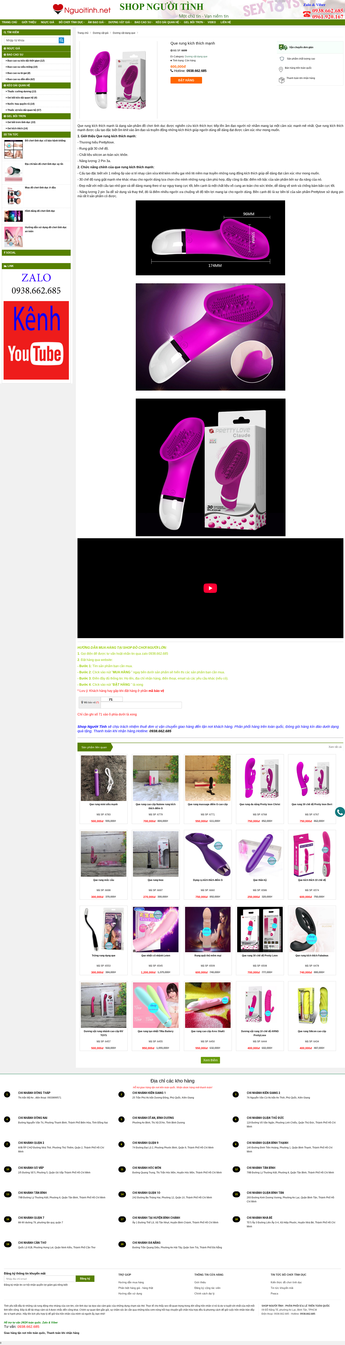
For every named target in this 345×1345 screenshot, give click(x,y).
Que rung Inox (156, 880)
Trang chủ (9, 22)
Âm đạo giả (96, 22)
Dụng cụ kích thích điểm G (208, 880)
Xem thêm (210, 1060)
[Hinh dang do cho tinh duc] (13, 216)
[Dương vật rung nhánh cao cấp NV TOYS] (103, 1005)
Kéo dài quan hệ (167, 22)
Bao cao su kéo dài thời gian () (26, 60)
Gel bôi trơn (193, 22)
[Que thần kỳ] (260, 854)
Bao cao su (143, 22)
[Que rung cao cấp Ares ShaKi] (208, 1005)
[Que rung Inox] (155, 854)
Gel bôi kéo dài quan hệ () (22, 97)
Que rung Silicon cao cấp (312, 1031)
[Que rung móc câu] (103, 854)
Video (212, 22)
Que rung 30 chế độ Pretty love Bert (312, 804)
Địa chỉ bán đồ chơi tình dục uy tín (44, 164)
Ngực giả (47, 22)
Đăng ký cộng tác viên (207, 1287)
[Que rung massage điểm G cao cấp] (208, 778)
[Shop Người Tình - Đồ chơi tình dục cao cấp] (82, 7)
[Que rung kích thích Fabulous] (312, 929)
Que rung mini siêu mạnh (103, 804)
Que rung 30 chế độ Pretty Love (260, 955)
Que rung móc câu (103, 880)
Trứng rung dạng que (103, 955)
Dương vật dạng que (196, 56)
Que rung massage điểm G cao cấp (208, 804)
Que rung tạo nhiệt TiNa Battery (155, 1031)
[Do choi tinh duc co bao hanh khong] (13, 149)
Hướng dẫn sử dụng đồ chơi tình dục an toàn (46, 229)
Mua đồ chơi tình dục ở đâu (40, 187)
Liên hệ (226, 22)
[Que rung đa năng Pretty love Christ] (260, 778)
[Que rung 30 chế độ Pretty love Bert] (312, 778)
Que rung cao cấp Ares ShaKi (208, 1031)
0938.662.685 (196, 71)
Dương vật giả (119, 22)
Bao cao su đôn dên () (21, 79)
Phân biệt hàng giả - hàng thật (135, 1287)
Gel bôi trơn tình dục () (21, 122)
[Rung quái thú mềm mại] (208, 929)
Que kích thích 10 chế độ (312, 880)
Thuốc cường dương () (21, 91)
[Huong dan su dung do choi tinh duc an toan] (13, 236)
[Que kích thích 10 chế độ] (312, 854)
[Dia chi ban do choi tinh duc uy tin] (13, 172)
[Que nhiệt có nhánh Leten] (155, 929)
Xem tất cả (335, 746)
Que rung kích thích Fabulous (311, 955)
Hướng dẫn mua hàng (131, 1282)
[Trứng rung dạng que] (103, 929)
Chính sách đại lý (204, 1293)
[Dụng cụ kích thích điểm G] (208, 854)
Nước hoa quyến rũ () (21, 103)
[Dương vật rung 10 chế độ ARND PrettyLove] (260, 1005)
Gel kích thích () (17, 128)
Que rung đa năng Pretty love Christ (260, 804)
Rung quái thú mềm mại (207, 955)
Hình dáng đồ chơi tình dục (40, 211)
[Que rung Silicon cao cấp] (312, 1005)
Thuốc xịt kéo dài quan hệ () (24, 110)
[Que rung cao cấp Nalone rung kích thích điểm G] (155, 778)
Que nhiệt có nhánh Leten (155, 955)
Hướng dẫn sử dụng (130, 1293)
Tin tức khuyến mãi (282, 1287)
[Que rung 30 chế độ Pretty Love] (260, 929)
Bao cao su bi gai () (18, 73)
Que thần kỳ (260, 880)
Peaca (274, 1293)
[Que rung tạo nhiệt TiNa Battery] (155, 1005)
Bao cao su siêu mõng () (22, 67)
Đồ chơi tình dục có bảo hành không (45, 140)
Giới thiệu (29, 22)
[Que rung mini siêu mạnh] (103, 778)
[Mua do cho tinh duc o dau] (13, 196)
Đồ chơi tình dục (71, 22)
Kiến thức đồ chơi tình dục (286, 1282)
